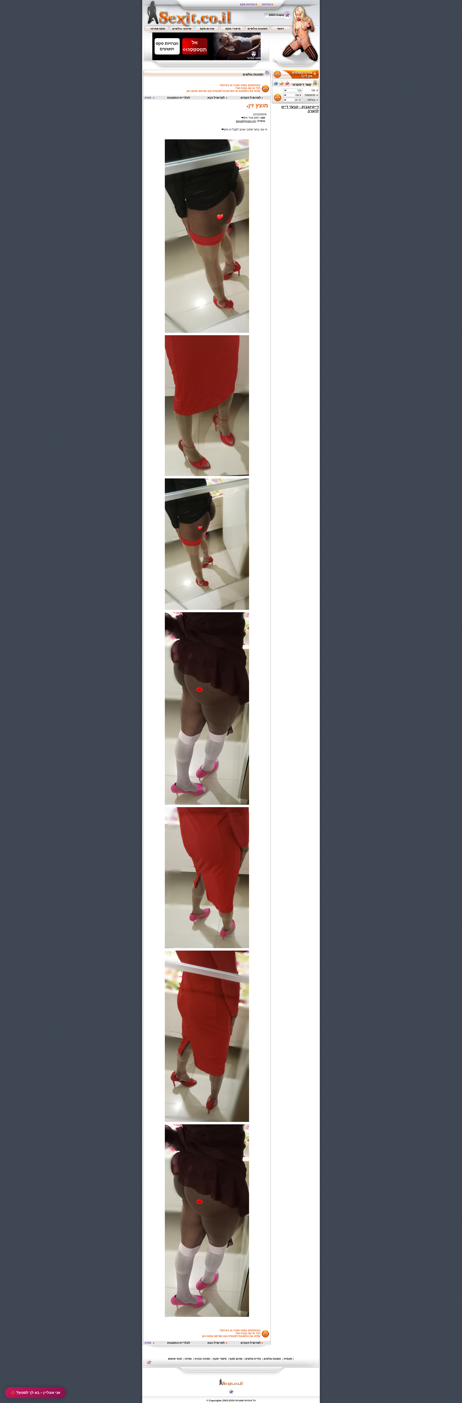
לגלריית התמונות (179, 97)
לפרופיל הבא (216, 97)
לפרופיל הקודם (251, 97)
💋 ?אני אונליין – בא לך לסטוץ (35, 1392)
